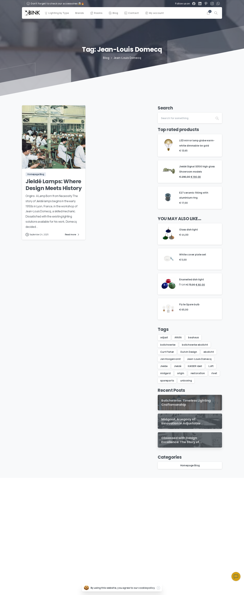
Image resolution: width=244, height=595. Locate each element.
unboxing (186, 380)
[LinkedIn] (199, 3)
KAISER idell (195, 366)
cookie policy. (146, 587)
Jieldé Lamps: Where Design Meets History (54, 185)
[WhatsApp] (218, 3)
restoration (198, 373)
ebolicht (208, 351)
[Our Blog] (33, 560)
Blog (106, 58)
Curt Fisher (167, 351)
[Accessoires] (27, 560)
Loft (211, 366)
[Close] (158, 588)
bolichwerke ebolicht (195, 344)
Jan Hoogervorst (170, 359)
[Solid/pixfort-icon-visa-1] (210, 587)
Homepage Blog (190, 465)
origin (180, 373)
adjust (164, 337)
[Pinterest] (206, 3)
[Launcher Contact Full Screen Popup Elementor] (235, 576)
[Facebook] (193, 3)
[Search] (216, 13)
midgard (165, 373)
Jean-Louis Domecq (199, 359)
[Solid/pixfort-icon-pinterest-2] (203, 487)
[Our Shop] (39, 560)
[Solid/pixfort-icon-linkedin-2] (210, 487)
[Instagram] (212, 3)
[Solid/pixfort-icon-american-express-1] (201, 587)
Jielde (164, 366)
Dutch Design (188, 351)
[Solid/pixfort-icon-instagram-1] (196, 487)
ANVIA (178, 337)
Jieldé (177, 366)
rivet (214, 373)
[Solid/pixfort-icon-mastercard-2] (218, 587)
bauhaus (193, 337)
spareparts (167, 380)
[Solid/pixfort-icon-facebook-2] (217, 487)
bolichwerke (167, 344)
